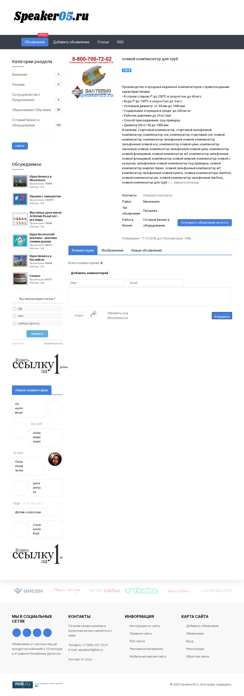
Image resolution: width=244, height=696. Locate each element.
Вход (189, 641)
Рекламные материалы (146, 649)
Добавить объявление (202, 626)
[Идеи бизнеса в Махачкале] (21, 186)
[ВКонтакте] (16, 632)
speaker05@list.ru (90, 650)
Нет (21, 316)
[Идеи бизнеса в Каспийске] (21, 266)
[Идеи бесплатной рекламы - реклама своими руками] (21, 246)
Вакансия (19, 74)
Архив (47, 343)
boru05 (36, 424)
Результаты (57, 343)
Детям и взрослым (28, 512)
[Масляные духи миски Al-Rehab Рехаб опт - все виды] (21, 224)
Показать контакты (157, 195)
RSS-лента (137, 641)
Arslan (18, 453)
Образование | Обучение (31, 110)
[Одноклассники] (27, 632)
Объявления (195, 633)
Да (20, 308)
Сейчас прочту (28, 323)
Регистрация (195, 649)
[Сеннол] (21, 284)
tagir (16, 503)
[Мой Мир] (47, 632)
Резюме (18, 84)
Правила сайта (141, 633)
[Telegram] (37, 632)
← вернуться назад (184, 182)
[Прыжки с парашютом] (21, 204)
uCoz (88, 659)
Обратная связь (197, 656)
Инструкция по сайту (145, 626)
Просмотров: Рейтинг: (41, 181)
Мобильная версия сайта (148, 656)
